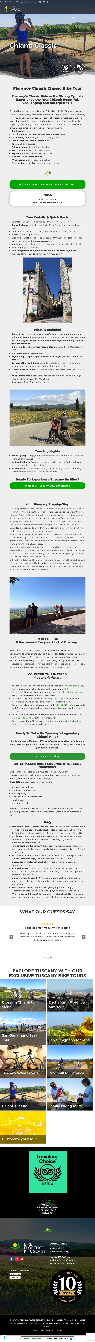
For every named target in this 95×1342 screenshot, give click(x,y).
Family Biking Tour (66, 705)
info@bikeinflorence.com (67, 1260)
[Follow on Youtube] (22, 1259)
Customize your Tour (19, 1139)
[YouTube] (44, 2)
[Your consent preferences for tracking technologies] (4, 1337)
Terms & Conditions (19, 1271)
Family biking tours (65, 1106)
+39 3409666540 (62, 1257)
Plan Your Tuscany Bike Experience (47, 485)
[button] (44, 958)
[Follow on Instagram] (17, 1259)
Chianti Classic (14, 1106)
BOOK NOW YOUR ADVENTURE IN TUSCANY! (47, 184)
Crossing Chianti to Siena (70, 692)
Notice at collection (32, 1338)
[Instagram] (47, 2)
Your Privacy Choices (55, 1338)
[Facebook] (40, 2)
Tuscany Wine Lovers (54, 698)
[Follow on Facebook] (11, 1259)
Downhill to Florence (66, 1073)
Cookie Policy (15, 1277)
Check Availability (47, 756)
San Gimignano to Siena (69, 1040)
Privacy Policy (15, 1274)
